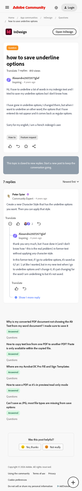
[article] (41, 209)
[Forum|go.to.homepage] (29, 7)
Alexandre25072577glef (25, 78)
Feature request (28, 137)
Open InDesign (64, 31)
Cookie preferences (17, 479)
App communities (29, 17)
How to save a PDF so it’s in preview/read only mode (37, 384)
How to (12, 137)
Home (11, 17)
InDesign (48, 17)
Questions (63, 17)
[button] (7, 8)
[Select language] (56, 7)
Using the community (19, 473)
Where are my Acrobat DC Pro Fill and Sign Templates (37, 366)
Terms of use (39, 473)
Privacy (52, 473)
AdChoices (65, 486)
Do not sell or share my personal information (30, 486)
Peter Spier (18, 194)
